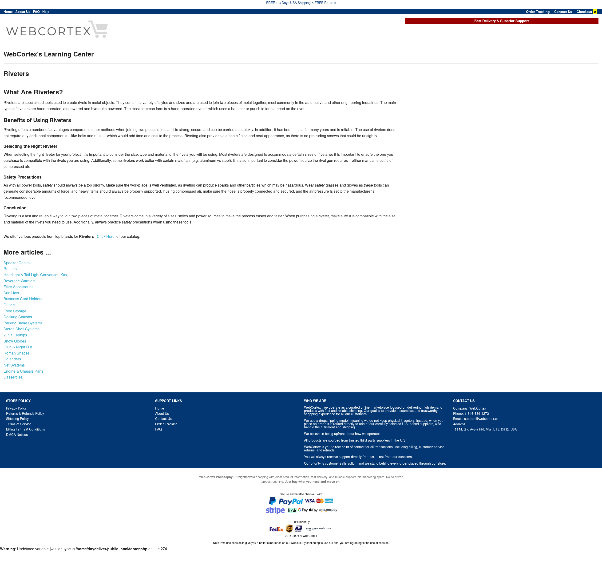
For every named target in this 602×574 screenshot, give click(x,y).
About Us (22, 11)
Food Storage (15, 311)
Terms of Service (18, 424)
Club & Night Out (18, 347)
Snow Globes (15, 341)
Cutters (10, 304)
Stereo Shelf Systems (22, 328)
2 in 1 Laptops (15, 335)
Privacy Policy (16, 408)
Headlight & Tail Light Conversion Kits (35, 274)
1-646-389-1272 (477, 413)
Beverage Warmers (20, 280)
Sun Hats (11, 292)
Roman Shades (17, 353)
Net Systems (14, 365)
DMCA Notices (17, 434)
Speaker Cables (17, 262)
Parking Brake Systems (23, 323)
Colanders (12, 359)
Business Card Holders (23, 298)
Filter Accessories (18, 286)
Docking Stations (18, 316)
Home (8, 11)
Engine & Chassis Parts (23, 371)
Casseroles (13, 377)
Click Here (106, 236)
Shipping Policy (18, 418)
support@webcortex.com (482, 418)
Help (46, 11)
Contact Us (563, 11)
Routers (10, 268)
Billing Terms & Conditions (25, 429)
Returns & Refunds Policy (25, 413)
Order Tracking (538, 11)
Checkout (584, 11)
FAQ (36, 11)
